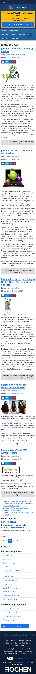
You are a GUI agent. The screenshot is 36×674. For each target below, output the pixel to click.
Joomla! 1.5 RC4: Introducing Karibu (17, 50)
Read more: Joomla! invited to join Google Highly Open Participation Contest (18, 377)
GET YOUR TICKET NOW (18, 24)
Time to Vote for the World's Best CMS (17, 501)
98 (10, 541)
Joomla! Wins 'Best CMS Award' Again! (14, 451)
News (29, 35)
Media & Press (17, 38)
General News (15, 156)
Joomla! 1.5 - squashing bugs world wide (17, 152)
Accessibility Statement (13, 649)
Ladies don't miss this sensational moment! (13, 386)
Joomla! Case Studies (10, 580)
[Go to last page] (17, 541)
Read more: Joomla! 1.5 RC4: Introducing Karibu (18, 142)
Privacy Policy (26, 649)
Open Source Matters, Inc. (22, 662)
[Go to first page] (3, 541)
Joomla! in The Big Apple (12, 510)
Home (4, 31)
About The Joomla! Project (12, 571)
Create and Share (9, 563)
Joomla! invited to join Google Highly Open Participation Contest (18, 282)
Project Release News (17, 55)
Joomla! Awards (8, 577)
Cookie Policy (8, 651)
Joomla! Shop (8, 416)
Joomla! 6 (21, 35)
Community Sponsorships (12, 616)
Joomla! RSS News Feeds (11, 596)
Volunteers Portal (9, 620)
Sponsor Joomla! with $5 (23, 651)
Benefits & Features (9, 35)
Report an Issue (20, 653)
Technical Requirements (11, 599)
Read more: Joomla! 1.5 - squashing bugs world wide (18, 271)
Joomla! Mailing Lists (10, 588)
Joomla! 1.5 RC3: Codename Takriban (16, 508)
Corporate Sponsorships (11, 609)
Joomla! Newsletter (9, 592)
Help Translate (9, 653)
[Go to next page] (13, 541)
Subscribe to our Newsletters (15, 626)
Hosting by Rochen (18, 673)
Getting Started (8, 559)
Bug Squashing (10, 90)
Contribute (6, 38)
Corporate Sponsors (10, 612)
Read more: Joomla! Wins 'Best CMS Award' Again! (18, 494)
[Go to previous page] (6, 541)
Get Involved (7, 567)
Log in (30, 653)
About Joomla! (14, 31)
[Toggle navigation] (3, 2)
